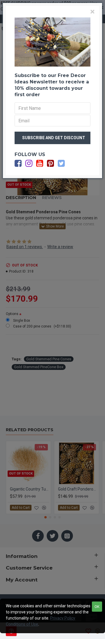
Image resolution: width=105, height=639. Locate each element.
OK (96, 606)
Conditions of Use (22, 624)
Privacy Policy (62, 618)
